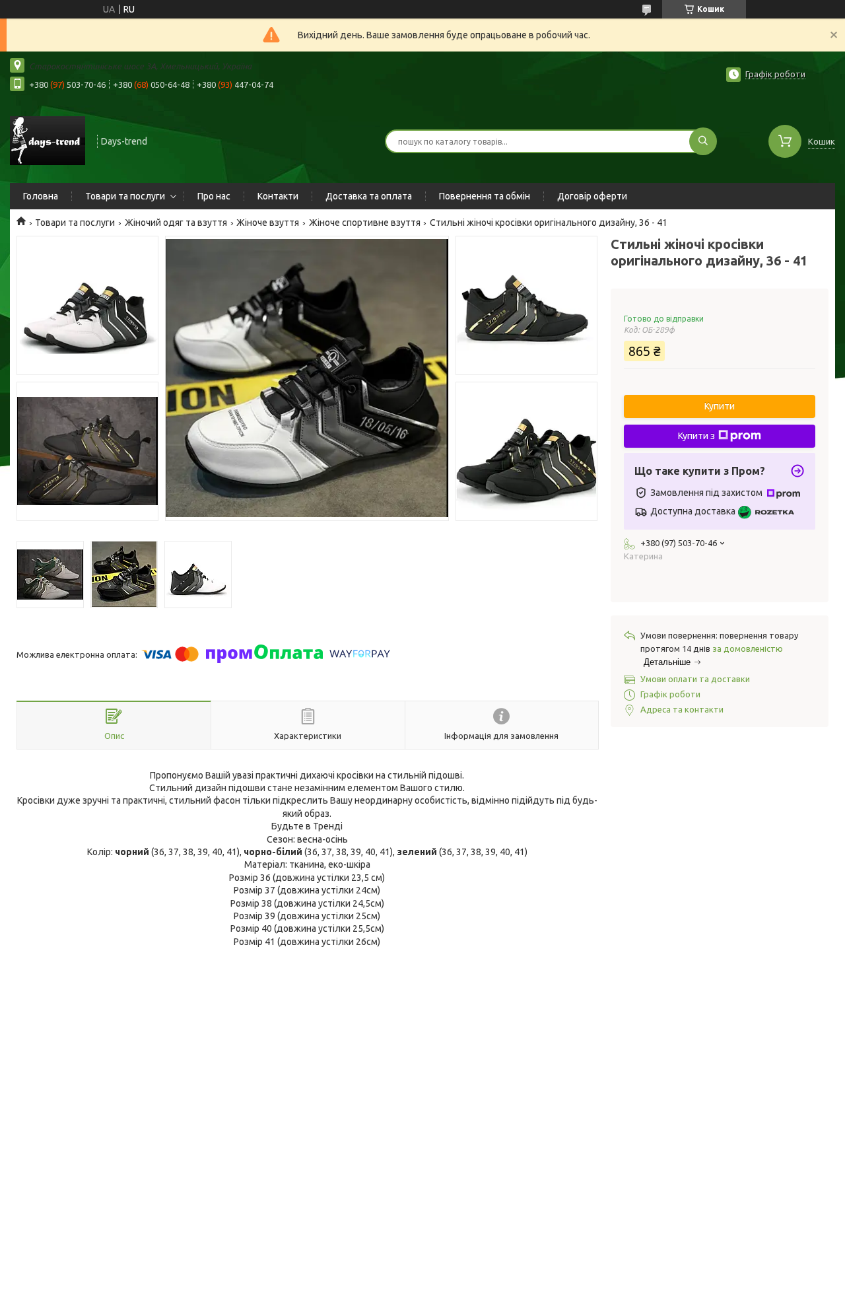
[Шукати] (703, 141)
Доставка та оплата (368, 196)
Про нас (213, 196)
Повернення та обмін (484, 196)
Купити (719, 406)
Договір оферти (592, 196)
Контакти (277, 196)
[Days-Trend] (47, 140)
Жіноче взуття (267, 222)
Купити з (696, 436)
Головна (40, 196)
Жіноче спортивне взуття (365, 222)
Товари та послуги (125, 196)
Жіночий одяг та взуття (176, 222)
